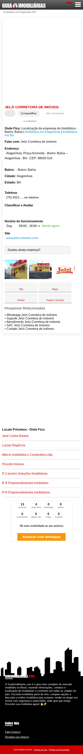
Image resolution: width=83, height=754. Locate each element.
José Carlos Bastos (15, 435)
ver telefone (31, 197)
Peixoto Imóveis (13, 464)
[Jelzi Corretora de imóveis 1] (16, 278)
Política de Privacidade (59, 750)
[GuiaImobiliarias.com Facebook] (6, 707)
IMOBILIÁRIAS (24, 5)
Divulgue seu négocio (17, 737)
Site (21, 289)
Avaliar (21, 300)
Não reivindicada (55, 113)
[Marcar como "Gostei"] (8, 113)
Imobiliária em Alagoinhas (42, 131)
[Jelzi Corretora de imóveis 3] (64, 278)
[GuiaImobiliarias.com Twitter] (7, 707)
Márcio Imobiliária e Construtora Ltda (27, 454)
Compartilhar (29, 113)
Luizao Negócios (13, 445)
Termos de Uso (40, 750)
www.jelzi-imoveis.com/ (22, 238)
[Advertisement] (41, 62)
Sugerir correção (55, 300)
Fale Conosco (12, 732)
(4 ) (30, 121)
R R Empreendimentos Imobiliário (25, 483)
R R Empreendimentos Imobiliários (26, 492)
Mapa (55, 289)
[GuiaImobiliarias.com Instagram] (9, 707)
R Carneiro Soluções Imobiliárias (24, 473)
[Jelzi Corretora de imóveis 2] (40, 278)
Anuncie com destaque (41, 537)
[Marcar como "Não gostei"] (13, 113)
